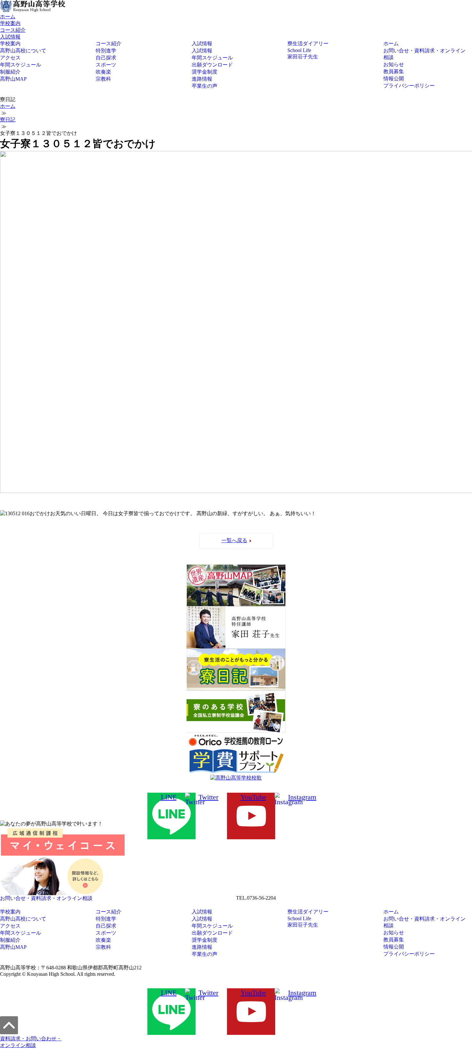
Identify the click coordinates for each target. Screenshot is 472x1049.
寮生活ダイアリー (307, 43)
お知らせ (393, 64)
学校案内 (10, 23)
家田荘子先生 (302, 56)
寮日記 (7, 119)
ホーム (7, 16)
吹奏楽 (103, 72)
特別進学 (106, 50)
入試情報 (10, 37)
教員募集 (393, 71)
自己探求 (106, 57)
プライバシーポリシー (409, 85)
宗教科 (103, 79)
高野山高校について (23, 50)
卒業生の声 (204, 86)
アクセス (10, 57)
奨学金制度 (204, 72)
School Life (299, 50)
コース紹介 (13, 30)
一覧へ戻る (234, 540)
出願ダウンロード (212, 64)
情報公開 (393, 78)
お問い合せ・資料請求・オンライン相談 (424, 54)
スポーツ (106, 64)
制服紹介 (10, 72)
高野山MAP (13, 79)
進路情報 (202, 79)
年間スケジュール (20, 64)
